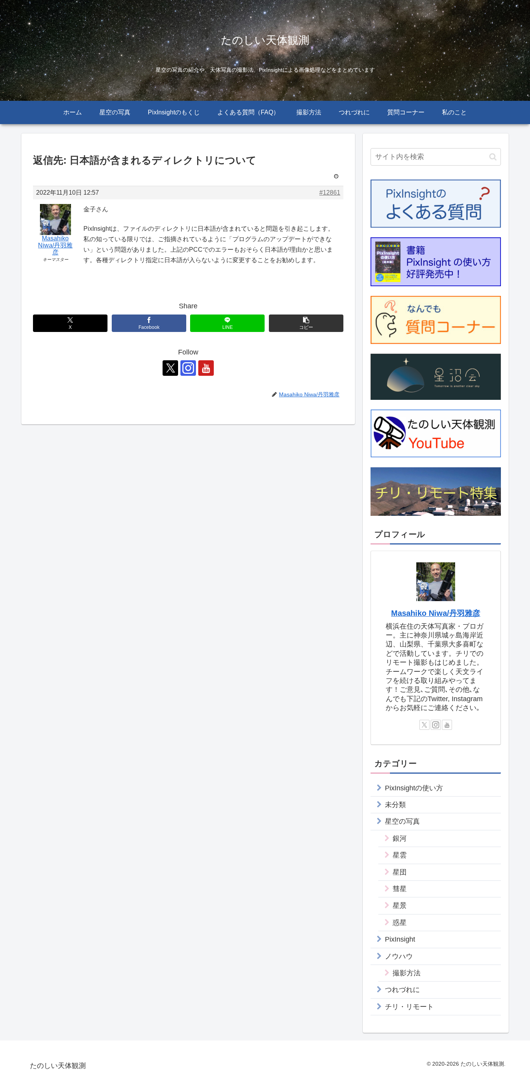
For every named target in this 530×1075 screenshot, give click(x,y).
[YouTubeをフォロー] (206, 368)
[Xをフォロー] (170, 368)
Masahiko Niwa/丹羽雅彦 (435, 613)
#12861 (329, 192)
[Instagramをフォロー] (188, 368)
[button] (306, 323)
